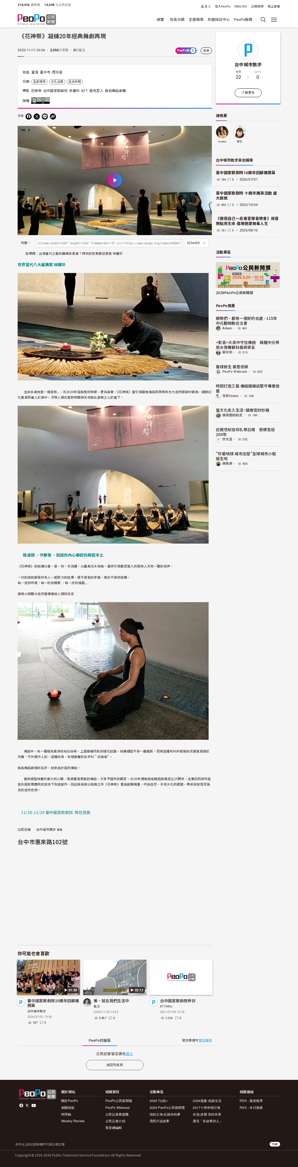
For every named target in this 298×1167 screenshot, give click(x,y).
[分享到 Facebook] (29, 116)
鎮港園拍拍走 (232, 415)
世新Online (230, 396)
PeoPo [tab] (100, 1040)
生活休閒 (75, 82)
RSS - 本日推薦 (251, 1107)
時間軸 (66, 1114)
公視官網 (257, 6)
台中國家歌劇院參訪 (177, 1000)
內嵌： (26, 243)
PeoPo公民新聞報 (118, 1100)
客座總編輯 (113, 1127)
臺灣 (35, 72)
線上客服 (274, 6)
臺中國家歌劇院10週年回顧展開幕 (53, 1003)
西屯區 (57, 72)
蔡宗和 (227, 352)
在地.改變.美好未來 (207, 1114)
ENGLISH (241, 6)
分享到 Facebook (206, 131)
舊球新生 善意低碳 (232, 366)
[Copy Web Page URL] (53, 116)
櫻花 (239, 141)
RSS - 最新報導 (251, 1100)
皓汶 (97, 1006)
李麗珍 (74, 91)
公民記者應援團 (117, 1114)
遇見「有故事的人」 (208, 1121)
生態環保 (39, 82)
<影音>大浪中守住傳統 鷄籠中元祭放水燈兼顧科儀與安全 (247, 344)
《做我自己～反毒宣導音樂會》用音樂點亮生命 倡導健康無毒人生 (247, 221)
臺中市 (45, 72)
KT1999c (166, 1006)
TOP (275, 1144)
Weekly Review (73, 1121)
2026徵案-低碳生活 (207, 1100)
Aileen (227, 328)
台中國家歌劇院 (55, 91)
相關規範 (67, 1107)
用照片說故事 (159, 1121)
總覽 (160, 19)
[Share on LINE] (45, 116)
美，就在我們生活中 (111, 1000)
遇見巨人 (96, 91)
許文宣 (227, 439)
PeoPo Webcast (234, 372)
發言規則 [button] (205, 1040)
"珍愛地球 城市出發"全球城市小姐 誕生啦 (246, 456)
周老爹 (227, 464)
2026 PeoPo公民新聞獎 (167, 1107)
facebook (21, 1106)
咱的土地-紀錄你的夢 (165, 1114)
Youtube (34, 1106)
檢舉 (206, 50)
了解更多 (248, 93)
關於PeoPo (69, 1100)
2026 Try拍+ (159, 1100)
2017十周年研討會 (206, 1107)
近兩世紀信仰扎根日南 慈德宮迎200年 (245, 432)
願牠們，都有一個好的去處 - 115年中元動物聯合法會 (246, 320)
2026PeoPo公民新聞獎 (234, 292)
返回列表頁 (114, 1065)
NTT (84, 91)
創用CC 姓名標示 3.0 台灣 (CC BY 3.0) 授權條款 (41, 100)
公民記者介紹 (115, 1121)
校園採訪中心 (219, 19)
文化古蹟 (57, 82)
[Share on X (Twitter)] (37, 116)
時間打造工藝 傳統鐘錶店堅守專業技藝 (248, 388)
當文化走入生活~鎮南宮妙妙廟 (242, 410)
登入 (208, 6)
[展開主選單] (274, 20)
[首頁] (37, 19)
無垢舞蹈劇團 (115, 91)
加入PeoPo (222, 6)
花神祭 (36, 91)
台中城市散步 (36, 1011)
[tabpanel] (115, 1053)
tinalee (222, 141)
